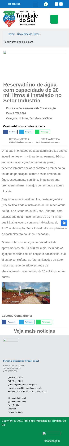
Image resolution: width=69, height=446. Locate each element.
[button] (35, 4)
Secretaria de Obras (28, 34)
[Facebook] (56, 4)
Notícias (23, 118)
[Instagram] (61, 4)
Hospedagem (52, 440)
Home (11, 34)
